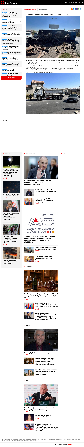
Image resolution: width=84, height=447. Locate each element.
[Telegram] (80, 9)
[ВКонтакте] (73, 9)
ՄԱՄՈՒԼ (75, 2)
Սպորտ (27, 380)
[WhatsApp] (78, 9)
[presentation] (79, 121)
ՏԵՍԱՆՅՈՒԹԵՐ (68, 2)
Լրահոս (5, 9)
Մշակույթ (28, 325)
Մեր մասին (20, 444)
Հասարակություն (43, 9)
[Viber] (77, 9)
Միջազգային (7, 153)
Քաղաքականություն (30, 153)
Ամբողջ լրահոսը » (11, 77)
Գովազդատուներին (26, 444)
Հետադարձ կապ (15, 444)
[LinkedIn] (75, 9)
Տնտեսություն (29, 266)
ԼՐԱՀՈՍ (61, 2)
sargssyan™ (70, 444)
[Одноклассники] (72, 9)
